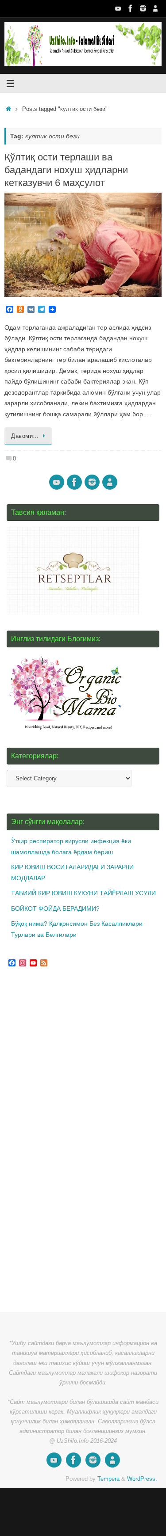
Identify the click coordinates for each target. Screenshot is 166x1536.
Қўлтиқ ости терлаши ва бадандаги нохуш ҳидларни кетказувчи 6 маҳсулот (66, 170)
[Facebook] (130, 8)
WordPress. (142, 1478)
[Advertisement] (73, 1141)
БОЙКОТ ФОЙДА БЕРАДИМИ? (55, 908)
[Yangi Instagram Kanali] (143, 8)
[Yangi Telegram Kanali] (155, 8)
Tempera (108, 1478)
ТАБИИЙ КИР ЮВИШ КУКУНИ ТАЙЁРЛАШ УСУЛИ (83, 893)
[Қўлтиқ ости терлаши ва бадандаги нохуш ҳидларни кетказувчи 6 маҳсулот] (83, 245)
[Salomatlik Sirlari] (118, 8)
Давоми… (25, 436)
